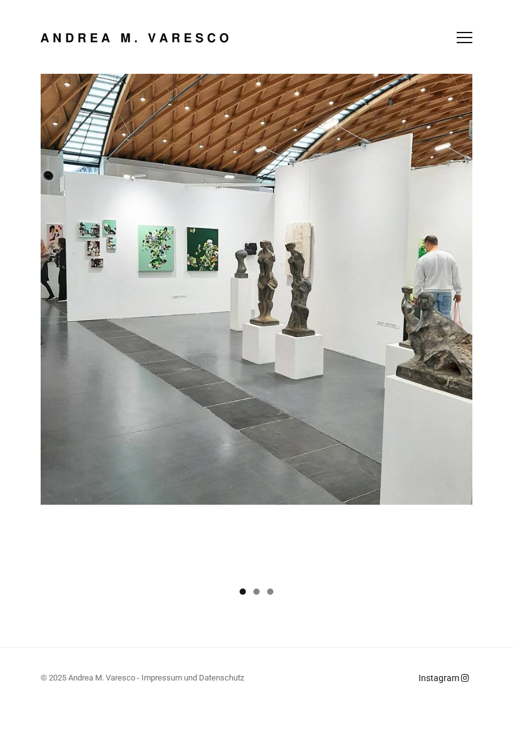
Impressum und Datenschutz (192, 677)
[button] (243, 592)
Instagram (440, 678)
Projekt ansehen (418, 482)
